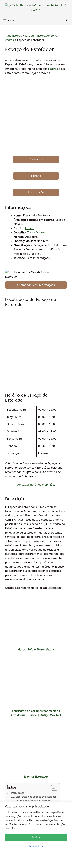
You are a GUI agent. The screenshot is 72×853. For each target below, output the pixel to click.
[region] (36, 827)
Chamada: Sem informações (36, 285)
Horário (36, 175)
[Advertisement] (36, 115)
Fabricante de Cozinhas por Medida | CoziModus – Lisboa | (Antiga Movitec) (36, 713)
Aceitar (36, 837)
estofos (53, 68)
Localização (36, 192)
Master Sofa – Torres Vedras (36, 649)
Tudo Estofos (13, 35)
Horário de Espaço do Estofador (33, 800)
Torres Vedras (36, 232)
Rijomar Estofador (36, 776)
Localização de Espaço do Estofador (35, 796)
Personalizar (36, 846)
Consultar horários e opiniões (36, 484)
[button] (67, 20)
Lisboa (29, 35)
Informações (17, 792)
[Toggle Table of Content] (52, 788)
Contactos (36, 159)
